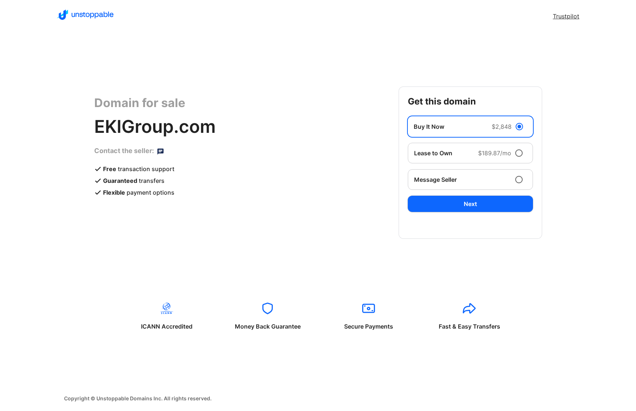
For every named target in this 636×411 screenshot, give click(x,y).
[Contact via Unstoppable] (160, 151)
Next (470, 204)
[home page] (85, 15)
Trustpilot (566, 16)
